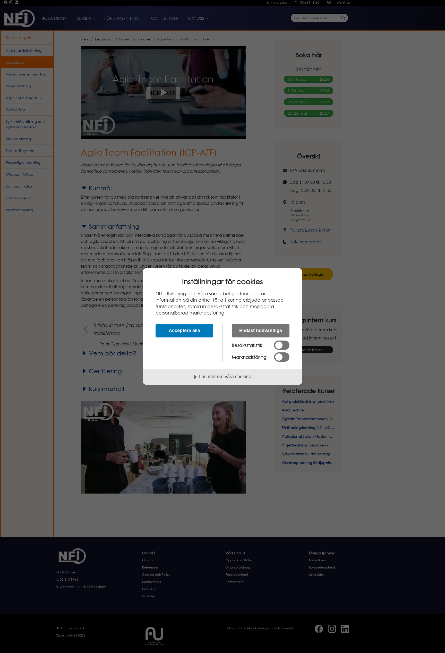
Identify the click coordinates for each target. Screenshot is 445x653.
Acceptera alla (184, 330)
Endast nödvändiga (260, 330)
